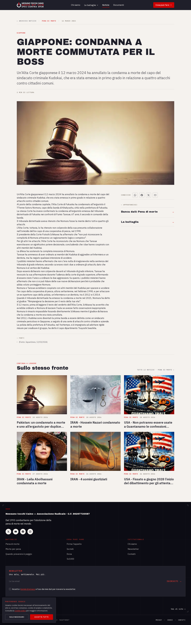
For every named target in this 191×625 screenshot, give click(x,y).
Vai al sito (178, 609)
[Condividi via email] (155, 195)
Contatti (131, 554)
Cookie (170, 620)
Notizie (105, 5)
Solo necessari (16, 617)
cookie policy (20, 611)
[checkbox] (10, 589)
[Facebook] (23, 531)
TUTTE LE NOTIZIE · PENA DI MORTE (155, 370)
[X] (8, 531)
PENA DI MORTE (49, 21)
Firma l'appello (74, 544)
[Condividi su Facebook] (141, 195)
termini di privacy (28, 589)
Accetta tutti (41, 617)
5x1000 (70, 559)
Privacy (159, 620)
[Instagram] (30, 531)
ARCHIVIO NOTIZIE (26, 21)
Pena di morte (12, 544)
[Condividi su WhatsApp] (135, 195)
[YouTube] (15, 531)
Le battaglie (90, 5)
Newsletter (133, 549)
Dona (69, 554)
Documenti (118, 5)
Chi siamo (75, 5)
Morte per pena (13, 549)
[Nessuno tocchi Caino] (30, 5)
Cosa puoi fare (162, 5)
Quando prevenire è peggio (19, 554)
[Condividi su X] (148, 195)
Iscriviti (70, 549)
